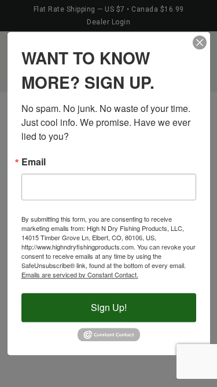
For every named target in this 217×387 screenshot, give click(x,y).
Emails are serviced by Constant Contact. (79, 274)
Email (33, 162)
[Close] (200, 42)
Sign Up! (109, 307)
